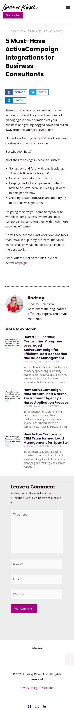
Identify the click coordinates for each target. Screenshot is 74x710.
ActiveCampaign (16, 263)
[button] (68, 7)
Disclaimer (48, 688)
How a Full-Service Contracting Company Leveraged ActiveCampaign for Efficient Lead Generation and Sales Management (45, 347)
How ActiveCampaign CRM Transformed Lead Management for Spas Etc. (46, 438)
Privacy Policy (29, 688)
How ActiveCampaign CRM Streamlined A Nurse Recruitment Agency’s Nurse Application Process (46, 396)
